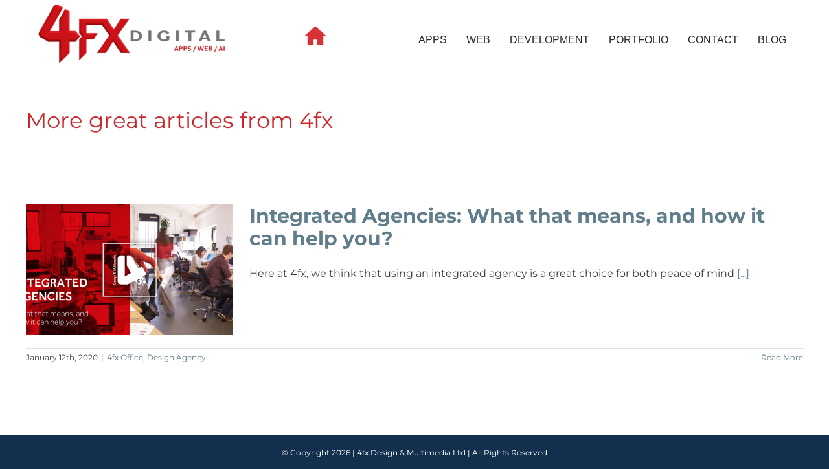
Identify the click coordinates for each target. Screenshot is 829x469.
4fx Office (125, 357)
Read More (782, 357)
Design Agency (176, 357)
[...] (743, 273)
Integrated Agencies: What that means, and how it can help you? (129, 269)
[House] (315, 31)
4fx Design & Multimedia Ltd (411, 452)
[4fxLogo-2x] (132, 6)
